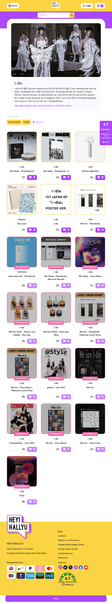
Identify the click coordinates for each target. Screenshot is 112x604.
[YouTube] (86, 568)
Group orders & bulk (68, 549)
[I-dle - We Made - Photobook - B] (22, 147)
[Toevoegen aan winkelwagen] (32, 177)
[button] (81, 580)
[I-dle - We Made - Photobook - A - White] (56, 147)
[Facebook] (81, 568)
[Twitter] (70, 568)
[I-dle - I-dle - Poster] (56, 199)
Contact (62, 536)
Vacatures (63, 558)
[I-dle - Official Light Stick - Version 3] (90, 147)
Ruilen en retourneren (69, 540)
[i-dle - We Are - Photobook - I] (90, 199)
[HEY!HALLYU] (56, 6)
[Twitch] (76, 568)
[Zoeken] (71, 15)
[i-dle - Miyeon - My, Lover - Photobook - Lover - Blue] (22, 199)
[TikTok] (65, 568)
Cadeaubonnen (65, 553)
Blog (60, 531)
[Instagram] (60, 568)
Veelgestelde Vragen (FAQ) (71, 545)
